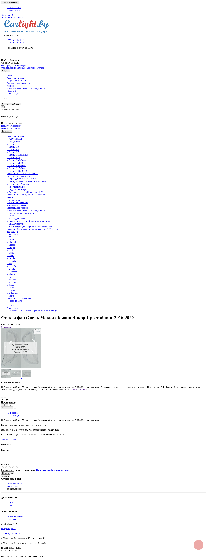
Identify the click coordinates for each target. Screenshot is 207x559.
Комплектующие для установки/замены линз (29, 226)
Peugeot (11, 279)
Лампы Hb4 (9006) (16, 163)
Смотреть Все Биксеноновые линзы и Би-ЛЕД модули (33, 229)
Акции (10, 502)
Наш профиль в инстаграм (14, 65)
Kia (9, 263)
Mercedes (12, 271)
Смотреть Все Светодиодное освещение (26, 194)
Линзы (11, 215)
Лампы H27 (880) (16, 168)
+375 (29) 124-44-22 (10, 533)
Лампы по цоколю (15, 78)
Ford (10, 250)
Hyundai (11, 261)
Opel (10, 277)
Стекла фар (12, 93)
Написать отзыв (9, 439)
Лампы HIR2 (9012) (17, 171)
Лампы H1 (13, 144)
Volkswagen (13, 293)
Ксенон (10, 86)
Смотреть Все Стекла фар (19, 298)
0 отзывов (6, 327)
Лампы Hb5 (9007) (16, 165)
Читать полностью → (82, 389)
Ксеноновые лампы (17, 205)
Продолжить (7, 473)
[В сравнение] (5, 397)
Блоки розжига (15, 200)
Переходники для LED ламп (21, 178)
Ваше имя (6, 444)
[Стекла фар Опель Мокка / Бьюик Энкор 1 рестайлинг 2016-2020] (21, 367)
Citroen (11, 245)
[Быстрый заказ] (15, 408)
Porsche (11, 282)
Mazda (11, 269)
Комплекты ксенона (17, 202)
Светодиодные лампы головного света (26, 181)
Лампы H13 (13, 157)
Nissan (11, 274)
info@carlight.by (8, 528)
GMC (10, 255)
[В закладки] (2, 397)
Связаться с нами (15, 483)
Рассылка (11, 519)
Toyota (11, 290)
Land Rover (13, 266)
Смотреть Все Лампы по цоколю (22, 173)
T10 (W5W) (13, 141)
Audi (10, 237)
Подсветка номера (16, 189)
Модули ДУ (12, 91)
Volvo (10, 296)
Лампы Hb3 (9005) (16, 160)
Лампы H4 (13, 149)
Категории (6, 131)
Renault (11, 285)
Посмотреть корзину (11, 126)
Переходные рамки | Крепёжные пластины (28, 221)
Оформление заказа (10, 128)
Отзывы (11, 505)
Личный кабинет (15, 516)
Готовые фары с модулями (20, 213)
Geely (10, 253)
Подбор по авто (14, 301)
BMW (10, 239)
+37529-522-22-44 (15, 43)
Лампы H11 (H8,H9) (17, 155)
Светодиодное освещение (19, 83)
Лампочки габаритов (18, 184)
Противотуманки (16, 187)
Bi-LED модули (15, 224)
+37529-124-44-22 (15, 40)
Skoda (10, 287)
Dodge (11, 247)
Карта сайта (12, 486)
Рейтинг (5, 464)
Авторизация (14, 7)
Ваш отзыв (6, 450)
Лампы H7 (13, 152)
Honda (11, 258)
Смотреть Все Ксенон (17, 208)
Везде (9, 75)
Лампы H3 (13, 147)
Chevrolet (12, 242)
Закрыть (5, 476)
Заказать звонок (14, 489)
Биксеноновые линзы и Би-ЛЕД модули (26, 88)
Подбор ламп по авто (17, 80)
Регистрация (13, 10)
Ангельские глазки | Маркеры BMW (25, 192)
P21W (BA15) (14, 139)
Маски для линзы (16, 218)
